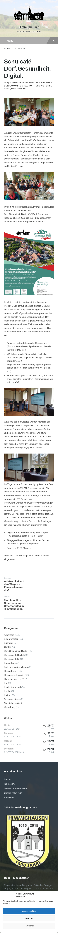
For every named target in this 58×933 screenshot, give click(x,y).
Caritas (7, 647)
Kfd (5, 683)
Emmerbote (10, 663)
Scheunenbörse (12, 699)
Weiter (7, 597)
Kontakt (7, 779)
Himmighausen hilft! (14, 679)
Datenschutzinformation (15, 788)
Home (7, 49)
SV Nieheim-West (13, 703)
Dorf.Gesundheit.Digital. (16, 651)
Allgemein (46, 83)
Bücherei (8, 643)
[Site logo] (29, 22)
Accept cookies (29, 911)
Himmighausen (29, 27)
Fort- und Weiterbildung (16, 667)
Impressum (9, 784)
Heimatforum (18, 89)
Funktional (29, 926)
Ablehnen (29, 918)
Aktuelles (21, 49)
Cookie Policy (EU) (13, 793)
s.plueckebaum (29, 83)
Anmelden (9, 797)
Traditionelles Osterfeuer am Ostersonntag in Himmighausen (14, 604)
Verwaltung (9, 707)
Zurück (7, 578)
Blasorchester (11, 639)
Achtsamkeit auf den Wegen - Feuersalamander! (14, 585)
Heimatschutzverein (14, 675)
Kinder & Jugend (12, 687)
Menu (10, 40)
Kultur (7, 695)
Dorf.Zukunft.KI (11, 659)
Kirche (7, 691)
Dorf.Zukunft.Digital (16, 86)
